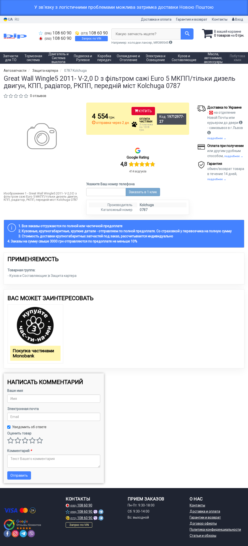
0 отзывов (38, 96)
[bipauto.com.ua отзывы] (22, 524)
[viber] (31, 533)
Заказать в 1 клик (143, 192)
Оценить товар (19, 433)
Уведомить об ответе (29, 427)
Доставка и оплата (156, 19)
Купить (145, 111)
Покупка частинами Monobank (33, 353)
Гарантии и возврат (205, 517)
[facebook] (7, 533)
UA (10, 19)
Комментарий (19, 451)
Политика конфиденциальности (215, 529)
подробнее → (216, 138)
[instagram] (15, 533)
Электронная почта (23, 409)
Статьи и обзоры (203, 536)
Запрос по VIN (91, 38)
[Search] (187, 34)
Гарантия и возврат (191, 19)
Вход (238, 19)
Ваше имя (15, 391)
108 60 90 (58, 33)
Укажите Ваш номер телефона (110, 184)
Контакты (219, 19)
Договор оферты (203, 523)
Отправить (19, 475)
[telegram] (23, 533)
